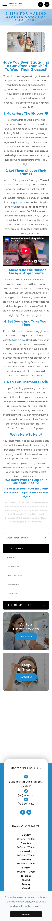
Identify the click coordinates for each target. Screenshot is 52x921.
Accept (26, 914)
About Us (11, 557)
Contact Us (12, 593)
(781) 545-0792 (26, 795)
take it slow (18, 340)
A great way (18, 202)
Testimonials (13, 584)
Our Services (13, 566)
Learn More (26, 636)
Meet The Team (14, 575)
